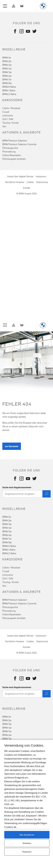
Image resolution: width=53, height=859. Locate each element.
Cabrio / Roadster (11, 108)
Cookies (30, 182)
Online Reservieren (11, 155)
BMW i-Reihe (8, 90)
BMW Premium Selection (14, 140)
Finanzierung (9, 151)
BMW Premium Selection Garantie (19, 144)
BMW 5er (7, 72)
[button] (5, 6)
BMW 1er (6, 57)
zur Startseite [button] (11, 446)
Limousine (7, 115)
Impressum (41, 176)
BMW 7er (6, 79)
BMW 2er (6, 61)
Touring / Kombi (10, 122)
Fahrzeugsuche (10, 147)
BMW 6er (7, 75)
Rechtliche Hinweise (14, 182)
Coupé (5, 111)
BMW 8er (7, 83)
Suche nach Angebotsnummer (16, 487)
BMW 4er (7, 68)
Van (4, 126)
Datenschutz (42, 182)
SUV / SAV (7, 119)
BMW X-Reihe (9, 86)
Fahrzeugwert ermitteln (14, 158)
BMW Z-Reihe (9, 94)
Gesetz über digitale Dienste (20, 176)
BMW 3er (7, 64)
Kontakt (26, 187)
